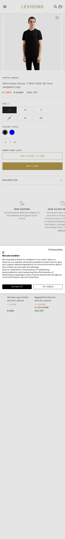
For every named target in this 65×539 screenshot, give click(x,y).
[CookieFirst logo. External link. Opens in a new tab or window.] (3, 252)
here (36, 277)
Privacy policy (56, 249)
